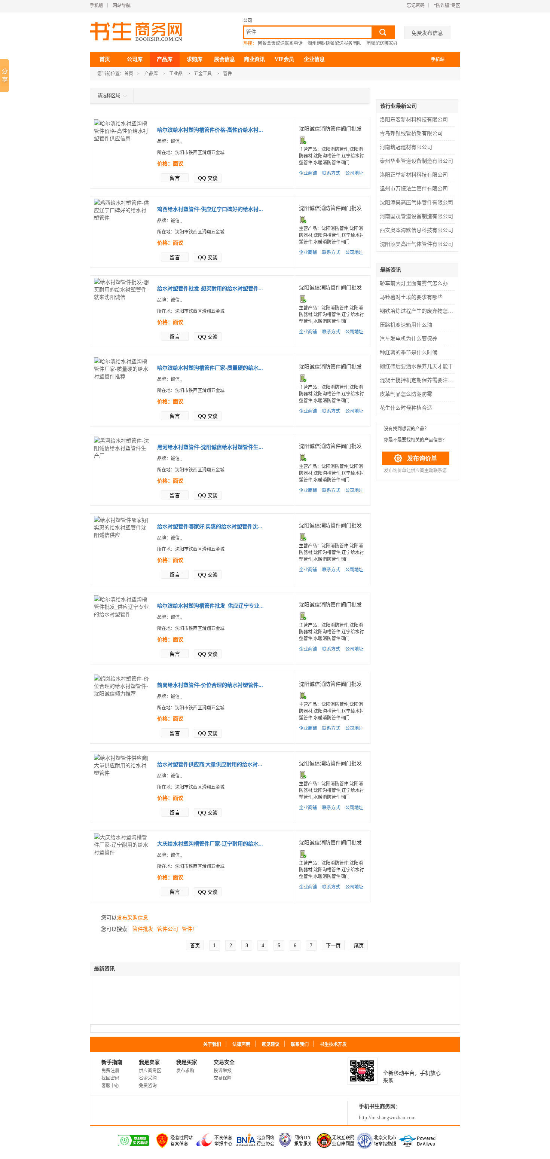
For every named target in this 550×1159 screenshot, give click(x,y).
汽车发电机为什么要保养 (408, 339)
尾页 (359, 945)
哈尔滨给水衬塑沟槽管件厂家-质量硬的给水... (210, 368)
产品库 (164, 59)
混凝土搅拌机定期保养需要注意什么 (418, 380)
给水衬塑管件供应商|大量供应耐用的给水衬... (209, 764)
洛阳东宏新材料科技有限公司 (414, 119)
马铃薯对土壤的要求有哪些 (411, 297)
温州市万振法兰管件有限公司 (414, 189)
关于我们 (212, 1044)
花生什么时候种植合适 (406, 408)
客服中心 (110, 1085)
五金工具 (203, 73)
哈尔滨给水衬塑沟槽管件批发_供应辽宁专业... (210, 606)
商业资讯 (254, 59)
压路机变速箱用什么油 (406, 325)
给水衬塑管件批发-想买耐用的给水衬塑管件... (210, 288)
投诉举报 (223, 1070)
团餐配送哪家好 (382, 43)
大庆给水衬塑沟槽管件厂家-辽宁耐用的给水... (210, 844)
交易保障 (223, 1078)
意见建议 (270, 1044)
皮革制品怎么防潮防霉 (406, 394)
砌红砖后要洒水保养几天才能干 (416, 366)
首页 (105, 59)
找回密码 (110, 1078)
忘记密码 (416, 5)
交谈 (207, 178)
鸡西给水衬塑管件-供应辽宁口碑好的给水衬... (210, 209)
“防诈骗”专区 (447, 5)
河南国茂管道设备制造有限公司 (416, 216)
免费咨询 (148, 1085)
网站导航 (122, 5)
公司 (247, 20)
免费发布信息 (427, 33)
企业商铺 (308, 173)
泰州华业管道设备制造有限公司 (416, 161)
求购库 (194, 59)
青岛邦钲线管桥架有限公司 (411, 133)
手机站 (437, 59)
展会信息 (224, 59)
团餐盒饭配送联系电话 (280, 43)
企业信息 (314, 59)
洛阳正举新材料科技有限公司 (414, 175)
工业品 (176, 73)
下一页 (333, 945)
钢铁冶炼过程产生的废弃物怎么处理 (418, 311)
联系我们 (300, 1044)
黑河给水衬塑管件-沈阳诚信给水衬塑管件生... (210, 447)
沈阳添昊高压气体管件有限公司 (416, 202)
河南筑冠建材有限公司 (406, 147)
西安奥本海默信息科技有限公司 (416, 230)
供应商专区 (150, 1070)
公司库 (135, 59)
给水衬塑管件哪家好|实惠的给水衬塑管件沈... (209, 526)
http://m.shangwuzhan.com (387, 1117)
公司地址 (354, 173)
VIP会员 (284, 59)
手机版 (96, 5)
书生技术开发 (333, 1044)
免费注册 (110, 1070)
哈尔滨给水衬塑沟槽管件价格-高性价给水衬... (210, 130)
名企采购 (148, 1078)
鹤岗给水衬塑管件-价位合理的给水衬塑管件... (210, 685)
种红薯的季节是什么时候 (408, 352)
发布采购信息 (132, 918)
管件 (227, 73)
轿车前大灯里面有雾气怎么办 (414, 283)
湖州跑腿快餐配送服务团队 (334, 43)
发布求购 (185, 1070)
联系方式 (331, 173)
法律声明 (241, 1044)
